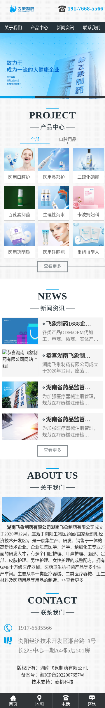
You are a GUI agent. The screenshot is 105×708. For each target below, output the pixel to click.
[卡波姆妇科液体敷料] (88, 197)
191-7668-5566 (85, 9)
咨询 (92, 704)
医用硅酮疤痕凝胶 (54, 254)
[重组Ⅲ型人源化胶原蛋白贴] (88, 234)
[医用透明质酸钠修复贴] (19, 234)
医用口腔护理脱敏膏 (19, 179)
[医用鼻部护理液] (53, 159)
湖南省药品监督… (68, 387)
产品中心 (39, 27)
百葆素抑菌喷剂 (19, 216)
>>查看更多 (72, 580)
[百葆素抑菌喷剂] (19, 197)
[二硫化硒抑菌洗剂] (88, 159)
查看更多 (52, 265)
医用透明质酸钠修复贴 (19, 254)
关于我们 (13, 27)
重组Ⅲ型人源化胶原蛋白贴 (88, 254)
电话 (65, 704)
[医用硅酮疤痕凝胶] (53, 234)
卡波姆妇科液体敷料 (88, 216)
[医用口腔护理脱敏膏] (19, 159)
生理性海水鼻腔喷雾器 (54, 216)
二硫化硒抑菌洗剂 (88, 179)
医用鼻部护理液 (54, 179)
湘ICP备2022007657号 (62, 674)
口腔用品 (67, 139)
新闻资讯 (65, 27)
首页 (13, 704)
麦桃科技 (64, 681)
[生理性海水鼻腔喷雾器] (53, 197)
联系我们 (91, 27)
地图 (39, 704)
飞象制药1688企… (68, 324)
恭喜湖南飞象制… (68, 356)
